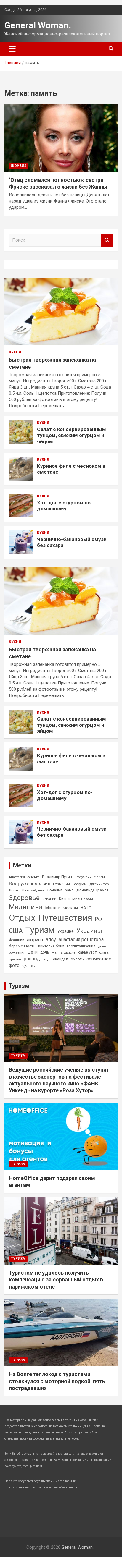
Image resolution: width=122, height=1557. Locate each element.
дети (33, 952)
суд (25, 966)
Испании (49, 899)
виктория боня (51, 946)
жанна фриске (63, 952)
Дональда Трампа (92, 890)
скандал (60, 959)
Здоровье (24, 898)
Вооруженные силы (90, 877)
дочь (44, 952)
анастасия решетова (81, 939)
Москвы (70, 908)
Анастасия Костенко (24, 877)
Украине (65, 931)
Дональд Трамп (60, 890)
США (16, 930)
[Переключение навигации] (12, 49)
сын (34, 966)
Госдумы (80, 884)
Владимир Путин (57, 877)
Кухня (15, 352)
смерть (77, 959)
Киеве (64, 899)
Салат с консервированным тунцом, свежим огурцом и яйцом (71, 435)
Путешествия (65, 918)
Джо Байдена (33, 890)
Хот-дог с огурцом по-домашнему (65, 506)
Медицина (26, 907)
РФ (98, 919)
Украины (89, 930)
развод (32, 959)
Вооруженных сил (29, 883)
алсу (51, 939)
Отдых (22, 918)
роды (46, 959)
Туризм (39, 930)
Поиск (107, 240)
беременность (22, 946)
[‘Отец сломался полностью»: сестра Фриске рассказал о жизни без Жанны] (61, 138)
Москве (52, 907)
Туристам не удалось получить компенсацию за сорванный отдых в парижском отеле (56, 1280)
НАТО (86, 907)
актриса (35, 939)
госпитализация (81, 946)
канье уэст (87, 952)
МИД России (82, 899)
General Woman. (37, 25)
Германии (61, 884)
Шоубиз (18, 166)
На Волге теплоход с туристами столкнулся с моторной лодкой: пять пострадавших (57, 1381)
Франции (16, 940)
